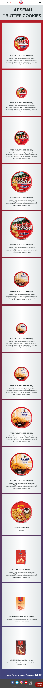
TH (8, 2)
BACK (3, 14)
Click (38, 675)
